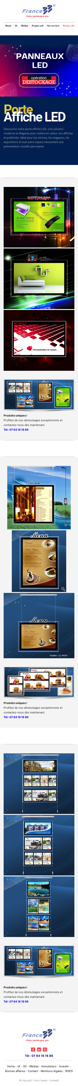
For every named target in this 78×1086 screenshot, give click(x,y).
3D (25, 1066)
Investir (64, 1066)
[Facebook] (33, 1050)
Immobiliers (48, 1066)
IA (19, 1066)
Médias (34, 1066)
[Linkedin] (39, 1050)
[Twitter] (45, 1050)
